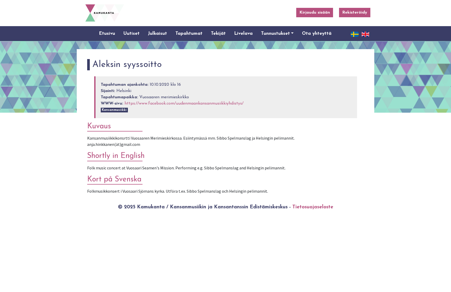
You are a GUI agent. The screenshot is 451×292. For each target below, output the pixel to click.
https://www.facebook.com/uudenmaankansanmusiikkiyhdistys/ (184, 103)
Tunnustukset (275, 33)
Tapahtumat (189, 33)
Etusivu (107, 33)
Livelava (243, 33)
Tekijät (218, 33)
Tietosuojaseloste (312, 207)
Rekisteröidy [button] (354, 12)
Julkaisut (157, 33)
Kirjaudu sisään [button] (314, 12)
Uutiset (131, 33)
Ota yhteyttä (316, 33)
